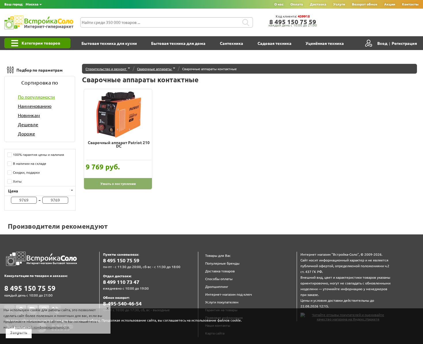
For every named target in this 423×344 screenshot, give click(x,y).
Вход (382, 43)
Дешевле (28, 124)
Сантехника (231, 43)
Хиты (18, 181)
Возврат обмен (364, 4)
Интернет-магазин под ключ (228, 294)
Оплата (296, 4)
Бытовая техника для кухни (109, 43)
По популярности (36, 97)
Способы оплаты (219, 279)
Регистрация (404, 43)
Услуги (339, 4)
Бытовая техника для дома (178, 43)
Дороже (26, 133)
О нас (278, 4)
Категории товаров (41, 43)
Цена (13, 191)
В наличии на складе (30, 163)
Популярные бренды (222, 263)
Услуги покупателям (222, 302)
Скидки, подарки (27, 172)
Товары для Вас (218, 255)
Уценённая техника (325, 43)
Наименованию (35, 106)
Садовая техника (274, 43)
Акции (389, 4)
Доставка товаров (220, 271)
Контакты (410, 4)
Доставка (318, 4)
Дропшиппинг (216, 286)
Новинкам (29, 115)
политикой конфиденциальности (42, 327)
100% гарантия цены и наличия (39, 154)
